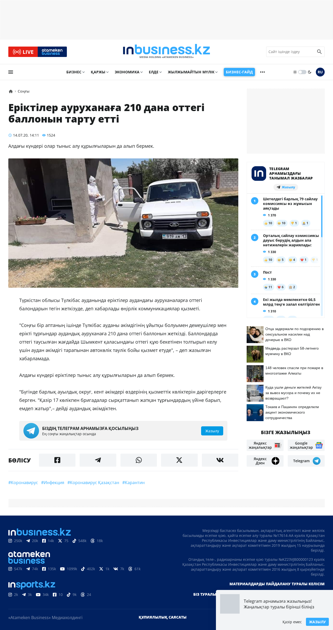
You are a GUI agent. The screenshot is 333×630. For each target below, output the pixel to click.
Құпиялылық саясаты (163, 617)
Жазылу (317, 621)
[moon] (310, 72)
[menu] (11, 72)
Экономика (127, 71)
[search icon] (319, 52)
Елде (153, 71)
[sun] (295, 72)
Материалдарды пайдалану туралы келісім (277, 583)
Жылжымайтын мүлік (191, 71)
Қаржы (98, 71)
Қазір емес (292, 621)
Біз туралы (204, 594)
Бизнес (73, 71)
